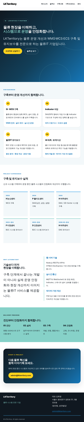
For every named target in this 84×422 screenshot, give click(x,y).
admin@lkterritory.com (21, 375)
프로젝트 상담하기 (13, 51)
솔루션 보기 (31, 51)
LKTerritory (9, 3)
